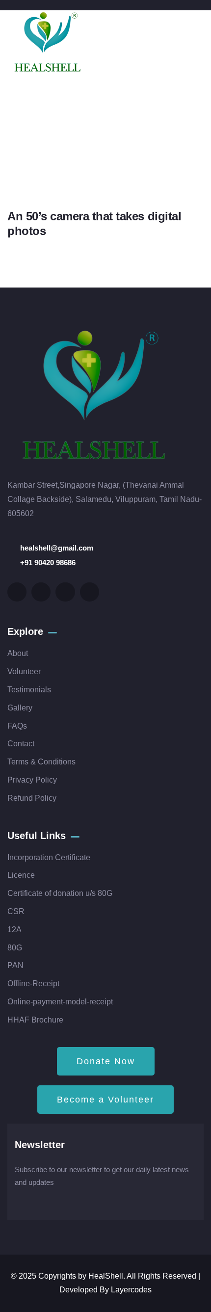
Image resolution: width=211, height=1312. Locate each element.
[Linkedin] (89, 592)
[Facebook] (41, 592)
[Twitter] (16, 592)
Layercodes (131, 1290)
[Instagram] (65, 592)
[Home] (47, 43)
